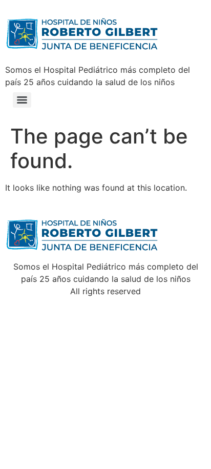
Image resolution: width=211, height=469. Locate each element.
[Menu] (22, 100)
